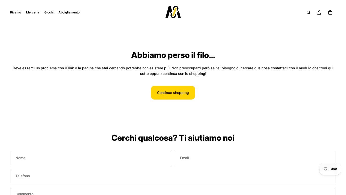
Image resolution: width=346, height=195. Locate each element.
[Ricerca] (308, 12)
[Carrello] (330, 12)
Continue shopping (173, 92)
